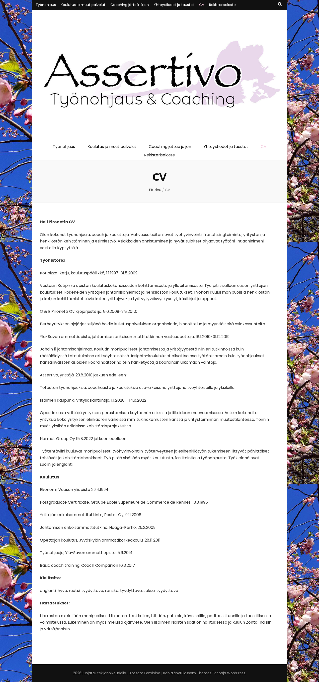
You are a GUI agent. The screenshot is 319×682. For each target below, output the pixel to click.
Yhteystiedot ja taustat (174, 4)
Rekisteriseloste (222, 4)
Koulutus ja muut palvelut (83, 4)
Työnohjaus (46, 4)
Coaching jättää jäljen (129, 4)
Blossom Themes (196, 673)
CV (201, 4)
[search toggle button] (280, 4)
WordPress (236, 673)
